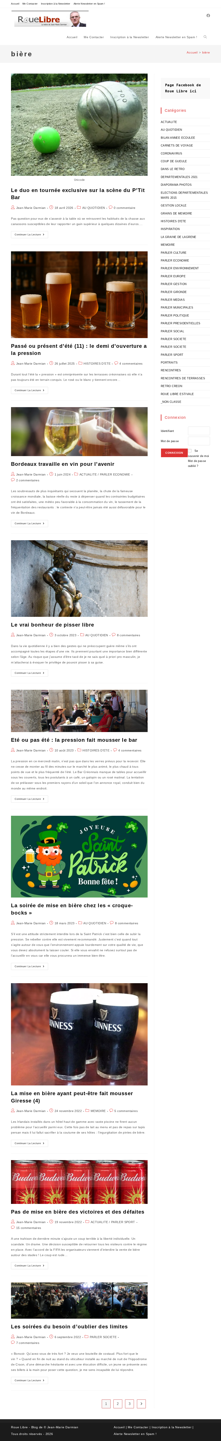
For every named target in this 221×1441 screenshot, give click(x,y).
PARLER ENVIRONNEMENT (180, 268)
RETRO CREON (171, 386)
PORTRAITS (169, 362)
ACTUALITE (88, 474)
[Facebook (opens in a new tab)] (208, 15)
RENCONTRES (171, 370)
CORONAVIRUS (171, 153)
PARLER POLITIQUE (175, 315)
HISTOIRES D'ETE (97, 363)
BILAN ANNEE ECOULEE (178, 137)
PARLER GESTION (174, 284)
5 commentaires (126, 1111)
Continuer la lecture (31, 235)
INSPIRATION (170, 229)
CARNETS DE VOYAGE (177, 145)
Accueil (15, 3)
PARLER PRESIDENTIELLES (180, 323)
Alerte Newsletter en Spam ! (89, 3)
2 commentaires (27, 480)
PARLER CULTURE (174, 252)
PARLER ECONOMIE (115, 474)
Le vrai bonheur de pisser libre (52, 625)
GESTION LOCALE (174, 205)
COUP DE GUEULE (174, 161)
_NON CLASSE (171, 401)
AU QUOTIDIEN (93, 207)
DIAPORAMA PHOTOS (176, 184)
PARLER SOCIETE (103, 1337)
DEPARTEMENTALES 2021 (179, 177)
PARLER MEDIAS (173, 299)
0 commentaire (124, 207)
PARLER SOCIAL (172, 331)
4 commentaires (131, 363)
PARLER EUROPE (173, 276)
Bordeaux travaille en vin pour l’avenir (62, 464)
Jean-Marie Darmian (31, 207)
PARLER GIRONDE (174, 292)
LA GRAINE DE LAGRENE (178, 237)
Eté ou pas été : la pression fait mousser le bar (74, 740)
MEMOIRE (98, 1111)
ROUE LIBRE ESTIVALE (177, 394)
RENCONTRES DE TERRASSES (183, 378)
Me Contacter (30, 3)
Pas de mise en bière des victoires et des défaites (77, 1212)
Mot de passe (170, 441)
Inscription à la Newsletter (55, 3)
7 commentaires (27, 1343)
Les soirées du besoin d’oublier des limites (69, 1326)
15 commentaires (28, 1228)
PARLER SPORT (123, 1222)
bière (206, 52)
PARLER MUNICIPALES (177, 307)
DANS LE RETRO (173, 169)
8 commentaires (128, 635)
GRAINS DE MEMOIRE (176, 213)
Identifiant (167, 431)
